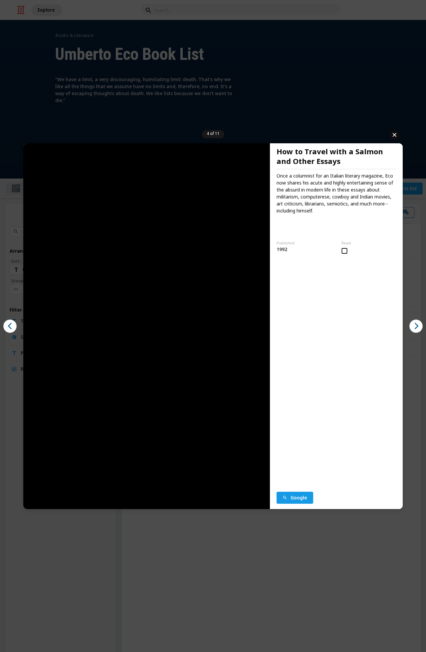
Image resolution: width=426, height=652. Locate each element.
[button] (10, 326)
